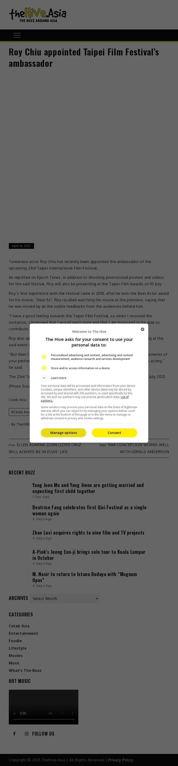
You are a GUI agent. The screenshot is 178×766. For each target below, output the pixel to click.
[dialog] (89, 383)
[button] (89, 378)
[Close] (142, 329)
